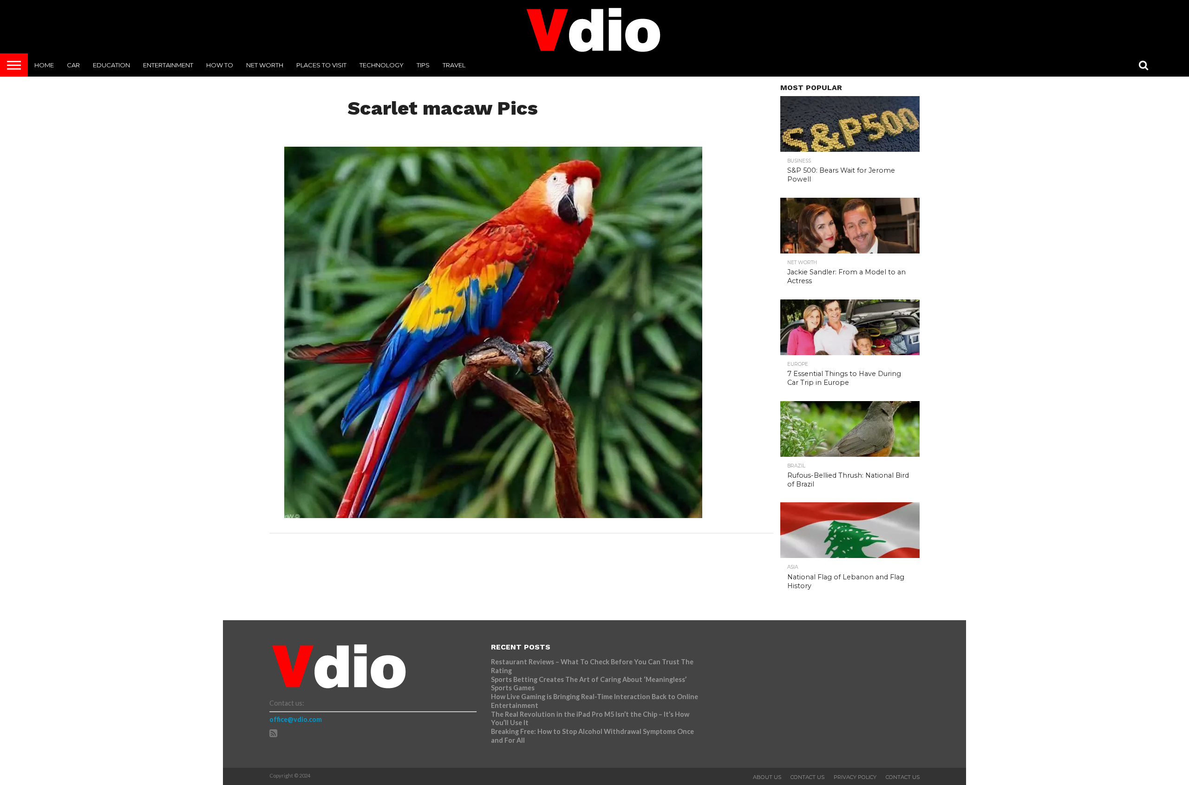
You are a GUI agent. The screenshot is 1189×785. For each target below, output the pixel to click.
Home (44, 65)
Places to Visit (321, 65)
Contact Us (807, 777)
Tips (423, 65)
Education (111, 65)
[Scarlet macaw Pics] (493, 515)
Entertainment (168, 65)
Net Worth (264, 65)
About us (767, 777)
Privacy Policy (855, 777)
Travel (454, 65)
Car (73, 65)
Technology (381, 65)
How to (219, 65)
